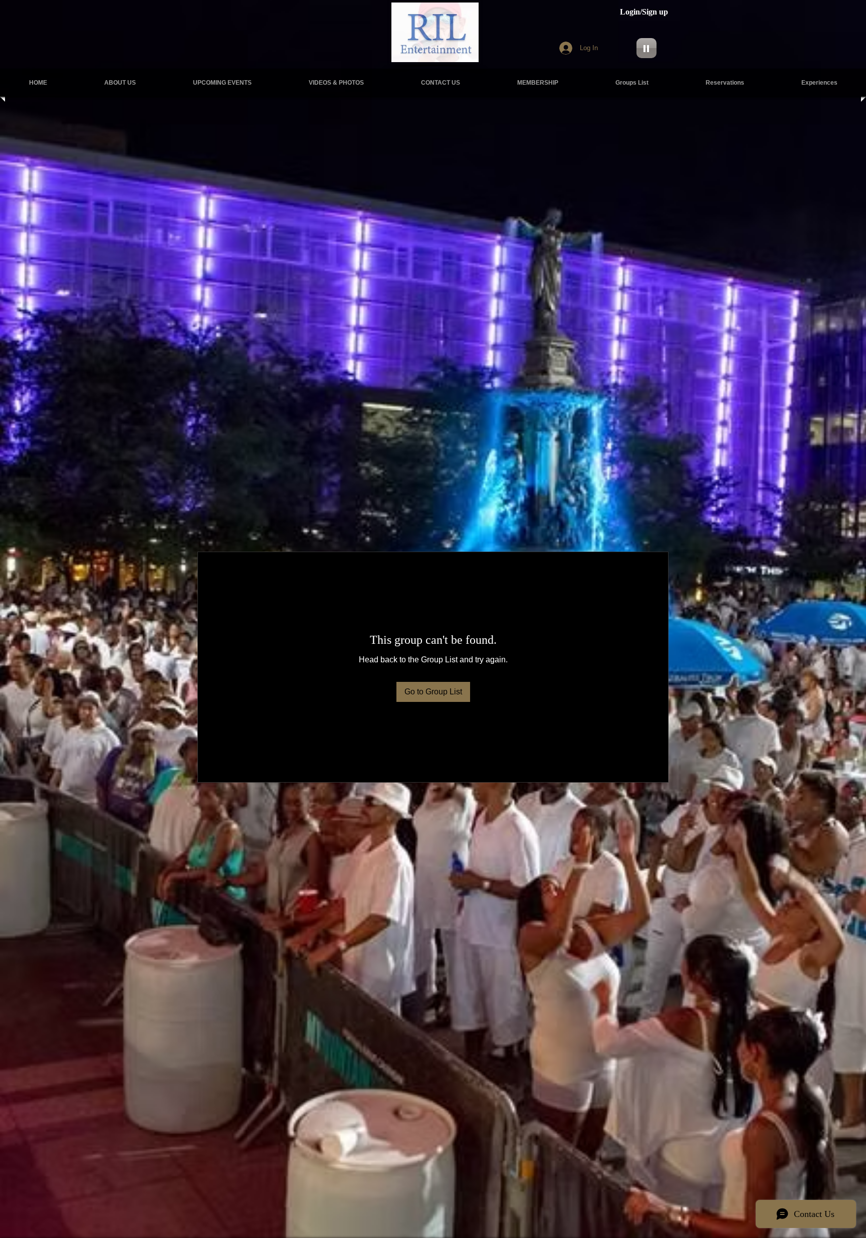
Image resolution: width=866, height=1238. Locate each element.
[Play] (646, 48)
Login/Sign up (644, 12)
